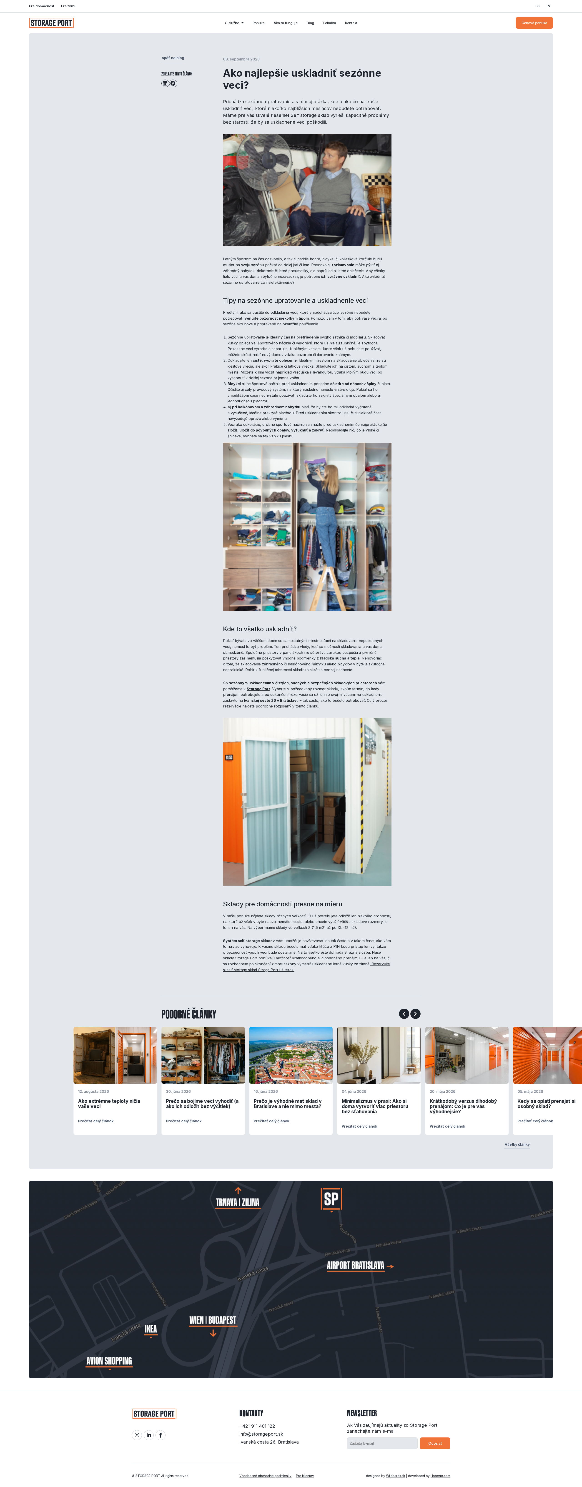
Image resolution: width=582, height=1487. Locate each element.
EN (548, 6)
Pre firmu (68, 6)
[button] (165, 83)
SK (537, 6)
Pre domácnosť (41, 6)
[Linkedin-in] (149, 1435)
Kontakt (351, 23)
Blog (310, 23)
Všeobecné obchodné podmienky (265, 1476)
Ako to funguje (286, 23)
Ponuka (259, 23)
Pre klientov (305, 1476)
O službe (232, 23)
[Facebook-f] (161, 1435)
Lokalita (329, 23)
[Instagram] (137, 1435)
